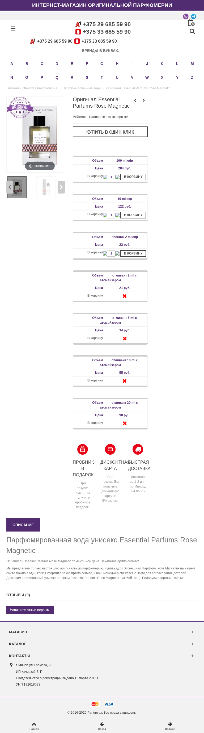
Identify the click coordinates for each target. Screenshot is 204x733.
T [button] (102, 77)
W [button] (147, 77)
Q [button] (57, 77)
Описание (23, 525)
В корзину (133, 177)
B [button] (27, 64)
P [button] (42, 77)
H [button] (117, 64)
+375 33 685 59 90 (107, 31)
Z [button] (192, 77)
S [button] (87, 77)
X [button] (162, 77)
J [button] (147, 64)
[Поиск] (192, 31)
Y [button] (177, 77)
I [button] (132, 64)
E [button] (72, 64)
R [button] (72, 77)
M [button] (192, 64)
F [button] (87, 64)
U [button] (117, 77)
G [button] (101, 64)
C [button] (42, 64)
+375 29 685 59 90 (107, 24)
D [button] (57, 64)
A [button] (11, 64)
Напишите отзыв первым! (108, 117)
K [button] (162, 64)
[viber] (186, 16)
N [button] (11, 77)
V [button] (132, 77)
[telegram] (194, 16)
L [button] (177, 64)
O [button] (26, 77)
